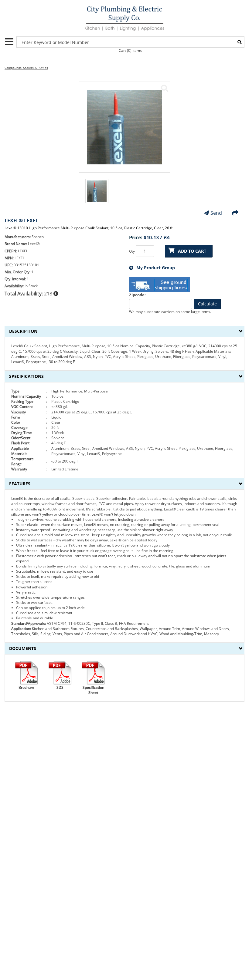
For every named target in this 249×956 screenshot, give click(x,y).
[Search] (239, 42)
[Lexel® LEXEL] (164, 88)
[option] (96, 194)
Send (216, 213)
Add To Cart (192, 251)
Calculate (207, 304)
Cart (130, 50)
